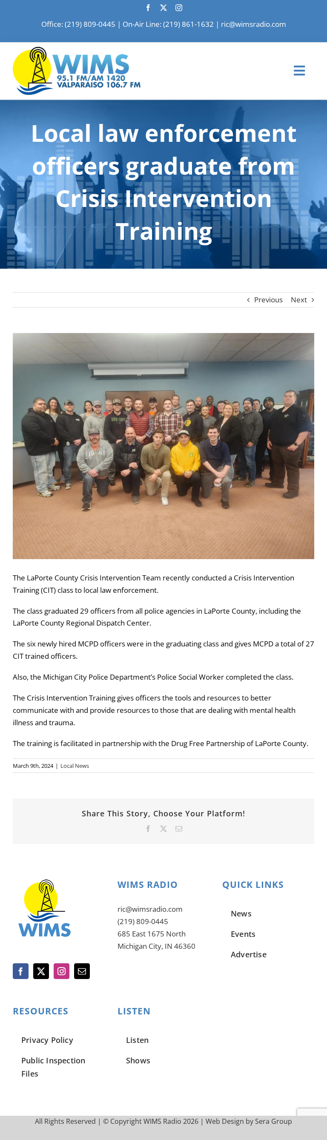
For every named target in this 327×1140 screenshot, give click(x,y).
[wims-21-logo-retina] (77, 50)
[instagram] (178, 7)
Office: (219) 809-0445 (78, 24)
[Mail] (82, 971)
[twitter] (163, 7)
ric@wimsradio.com (253, 24)
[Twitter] (41, 971)
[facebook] (148, 7)
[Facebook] (21, 971)
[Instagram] (61, 971)
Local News (74, 766)
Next (299, 299)
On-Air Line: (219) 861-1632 (168, 24)
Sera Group (273, 1121)
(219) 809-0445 (143, 921)
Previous (268, 299)
